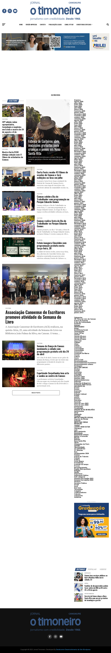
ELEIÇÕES (78, 375)
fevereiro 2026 (79, 111)
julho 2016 (78, 286)
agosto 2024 (78, 139)
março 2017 (78, 274)
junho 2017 (78, 269)
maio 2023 (78, 163)
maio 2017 (78, 270)
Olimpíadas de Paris (81, 444)
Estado (76, 396)
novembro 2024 (80, 134)
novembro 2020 (80, 206)
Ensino (76, 388)
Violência (77, 497)
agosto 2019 (78, 230)
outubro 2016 (79, 281)
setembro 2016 (79, 283)
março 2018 (78, 255)
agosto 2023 (78, 158)
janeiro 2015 (78, 313)
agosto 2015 (78, 303)
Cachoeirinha (79, 331)
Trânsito (77, 494)
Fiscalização (78, 408)
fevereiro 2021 (79, 202)
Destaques (78, 366)
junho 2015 (78, 306)
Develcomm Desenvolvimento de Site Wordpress (73, 650)
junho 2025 (78, 123)
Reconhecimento (80, 468)
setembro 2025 (79, 119)
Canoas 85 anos (80, 336)
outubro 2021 (79, 189)
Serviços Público (80, 483)
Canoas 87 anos (80, 339)
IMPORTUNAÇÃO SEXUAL (83, 418)
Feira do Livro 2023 (81, 403)
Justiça (77, 425)
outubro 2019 (79, 227)
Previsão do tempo (81, 464)
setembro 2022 (79, 175)
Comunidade (79, 349)
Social (76, 485)
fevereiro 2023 (79, 167)
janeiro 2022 (78, 184)
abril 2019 (77, 236)
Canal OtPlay (79, 333)
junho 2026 (78, 105)
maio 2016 (78, 289)
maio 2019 (78, 234)
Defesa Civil (78, 360)
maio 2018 (78, 252)
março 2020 (78, 219)
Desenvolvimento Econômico (85, 363)
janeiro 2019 (78, 241)
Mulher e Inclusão (81, 436)
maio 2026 (78, 106)
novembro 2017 (80, 261)
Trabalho (77, 491)
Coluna (76, 346)
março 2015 (78, 309)
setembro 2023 (79, 156)
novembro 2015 (80, 299)
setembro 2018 (79, 245)
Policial (77, 458)
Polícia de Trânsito (81, 457)
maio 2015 (78, 308)
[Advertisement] (55, 75)
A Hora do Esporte (81, 321)
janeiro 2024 (78, 150)
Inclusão (77, 421)
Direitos (77, 369)
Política (77, 460)
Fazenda (77, 402)
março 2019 (78, 238)
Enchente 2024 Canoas (82, 385)
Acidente (77, 324)
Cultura (77, 357)
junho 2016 (78, 288)
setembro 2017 (79, 264)
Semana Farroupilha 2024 (83, 480)
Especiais (77, 391)
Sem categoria (79, 477)
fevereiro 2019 (79, 239)
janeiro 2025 (78, 131)
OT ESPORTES (79, 449)
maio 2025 (78, 125)
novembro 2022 (80, 172)
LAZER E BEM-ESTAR (82, 427)
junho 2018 (78, 250)
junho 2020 (78, 214)
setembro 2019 (79, 228)
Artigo (76, 328)
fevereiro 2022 (79, 183)
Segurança (78, 474)
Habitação (78, 414)
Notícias (77, 439)
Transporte (78, 496)
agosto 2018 (78, 247)
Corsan (77, 355)
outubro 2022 (79, 173)
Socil (76, 486)
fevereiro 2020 (79, 220)
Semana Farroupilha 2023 (83, 478)
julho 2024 (78, 141)
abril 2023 (77, 164)
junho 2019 (78, 233)
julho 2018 (78, 249)
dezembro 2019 (80, 224)
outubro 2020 (79, 208)
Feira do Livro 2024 (81, 405)
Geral (76, 413)
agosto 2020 (78, 211)
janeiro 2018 (78, 258)
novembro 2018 (80, 242)
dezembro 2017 (80, 259)
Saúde (76, 472)
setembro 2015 (79, 302)
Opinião (77, 446)
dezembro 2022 (80, 170)
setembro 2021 (79, 191)
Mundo (76, 438)
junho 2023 (78, 161)
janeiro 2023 (78, 169)
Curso (76, 358)
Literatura (78, 428)
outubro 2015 (79, 300)
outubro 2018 (79, 244)
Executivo (77, 400)
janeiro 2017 (78, 277)
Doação (77, 371)
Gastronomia (79, 411)
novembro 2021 (80, 188)
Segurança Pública (81, 475)
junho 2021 (78, 195)
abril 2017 (77, 272)
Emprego (77, 381)
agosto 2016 (78, 284)
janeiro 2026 (78, 112)
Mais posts (36, 393)
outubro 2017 (79, 263)
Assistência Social (81, 330)
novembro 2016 (80, 280)
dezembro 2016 (80, 278)
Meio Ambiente (80, 432)
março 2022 (78, 181)
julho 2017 (78, 267)
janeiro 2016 (78, 295)
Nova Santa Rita (80, 441)
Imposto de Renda (81, 419)
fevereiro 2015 (79, 311)
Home (21, 24)
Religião (77, 471)
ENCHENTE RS (79, 386)
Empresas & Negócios (82, 383)
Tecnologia (78, 489)
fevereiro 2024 (79, 149)
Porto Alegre (79, 461)
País (75, 452)
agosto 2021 (78, 192)
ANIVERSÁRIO (79, 327)
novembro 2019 (80, 225)
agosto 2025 (78, 120)
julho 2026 (78, 103)
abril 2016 (77, 291)
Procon (77, 466)
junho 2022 (78, 178)
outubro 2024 (79, 136)
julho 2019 (78, 231)
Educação (78, 374)
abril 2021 (77, 199)
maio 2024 (78, 144)
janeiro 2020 (78, 222)
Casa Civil (77, 341)
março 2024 (78, 147)
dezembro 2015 (80, 297)
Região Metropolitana (82, 469)
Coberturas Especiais (83, 24)
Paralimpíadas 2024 (81, 453)
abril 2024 (77, 145)
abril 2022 (77, 180)
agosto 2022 (78, 177)
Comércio (78, 347)
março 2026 (78, 109)
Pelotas (77, 455)
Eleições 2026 (79, 378)
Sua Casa (77, 488)
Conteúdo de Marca (81, 353)
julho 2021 (78, 194)
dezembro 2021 (80, 186)
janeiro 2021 (78, 203)
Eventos (77, 399)
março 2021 (78, 200)
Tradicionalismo (80, 492)
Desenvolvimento (80, 361)
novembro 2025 (80, 116)
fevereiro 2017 (79, 275)
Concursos (78, 352)
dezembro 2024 (80, 133)
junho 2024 (78, 142)
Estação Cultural (80, 394)
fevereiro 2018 (79, 256)
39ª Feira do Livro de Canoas (85, 319)
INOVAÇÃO (78, 424)
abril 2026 (77, 108)
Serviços (77, 482)
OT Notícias (78, 450)
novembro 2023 (80, 153)
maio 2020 (78, 216)
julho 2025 (78, 122)
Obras (76, 442)
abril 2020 (77, 217)
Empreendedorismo (81, 380)
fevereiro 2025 (79, 130)
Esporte (77, 392)
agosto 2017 (78, 266)
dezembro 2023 (80, 152)
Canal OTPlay (69, 24)
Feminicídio (78, 407)
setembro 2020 (79, 209)
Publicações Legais (55, 24)
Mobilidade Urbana (81, 435)
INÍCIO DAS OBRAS (81, 422)
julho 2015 (78, 305)
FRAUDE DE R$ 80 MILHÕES (84, 410)
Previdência (78, 463)
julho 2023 (78, 159)
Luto (76, 430)
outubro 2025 (79, 117)
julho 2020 (78, 213)
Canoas (77, 335)
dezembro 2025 (80, 114)
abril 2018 (77, 253)
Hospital (77, 416)
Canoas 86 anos (80, 338)
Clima (76, 344)
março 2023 (78, 166)
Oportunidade (79, 447)
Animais (77, 325)
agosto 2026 (78, 102)
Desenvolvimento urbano (83, 364)
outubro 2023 (79, 155)
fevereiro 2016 (79, 294)
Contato (43, 24)
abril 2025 (77, 127)
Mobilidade (78, 433)
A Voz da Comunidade (82, 322)
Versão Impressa (31, 24)
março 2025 (78, 128)
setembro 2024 (79, 138)
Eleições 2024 (79, 377)
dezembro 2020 (80, 205)
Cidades (77, 342)
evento (76, 397)
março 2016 (78, 292)
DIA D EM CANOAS (81, 367)
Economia (78, 372)
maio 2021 (78, 197)
